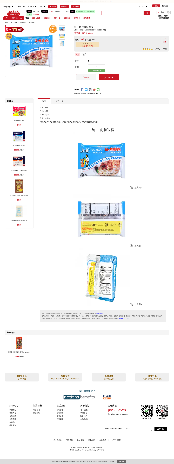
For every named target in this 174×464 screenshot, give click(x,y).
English (113, 439)
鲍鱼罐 (57, 11)
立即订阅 (160, 429)
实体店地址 (84, 419)
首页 (27, 18)
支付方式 (12, 413)
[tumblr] (90, 89)
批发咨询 (12, 425)
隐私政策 (91, 439)
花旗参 (44, 11)
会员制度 (12, 416)
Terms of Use (124, 318)
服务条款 (99, 313)
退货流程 (60, 413)
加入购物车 (108, 77)
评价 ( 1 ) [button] (59, 101)
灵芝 (38, 11)
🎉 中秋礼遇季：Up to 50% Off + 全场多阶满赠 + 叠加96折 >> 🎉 (87, 1)
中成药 (29, 15)
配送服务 (36, 413)
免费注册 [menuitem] (165, 6)
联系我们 (83, 416)
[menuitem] (12, 6)
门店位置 (80, 439)
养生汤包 (36, 15)
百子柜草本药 (80, 11)
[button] (21, 18)
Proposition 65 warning (94, 93)
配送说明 (36, 410)
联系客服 (60, 419)
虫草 (34, 11)
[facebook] (82, 89)
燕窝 (29, 11)
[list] (62, 13)
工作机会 (83, 413)
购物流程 (12, 410)
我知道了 (121, 461)
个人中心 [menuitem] (142, 6)
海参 (72, 11)
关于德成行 (84, 410)
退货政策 (60, 410)
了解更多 (111, 461)
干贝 (62, 11)
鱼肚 (67, 11)
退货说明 (60, 416)
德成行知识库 (164, 18)
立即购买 (86, 77)
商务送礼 (12, 422)
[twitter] (86, 89)
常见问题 (12, 419)
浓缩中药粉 (90, 11)
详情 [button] (44, 101)
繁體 (119, 439)
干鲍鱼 (51, 11)
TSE (13, 13)
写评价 (165, 49)
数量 (77, 66)
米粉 (77, 55)
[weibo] (94, 89)
